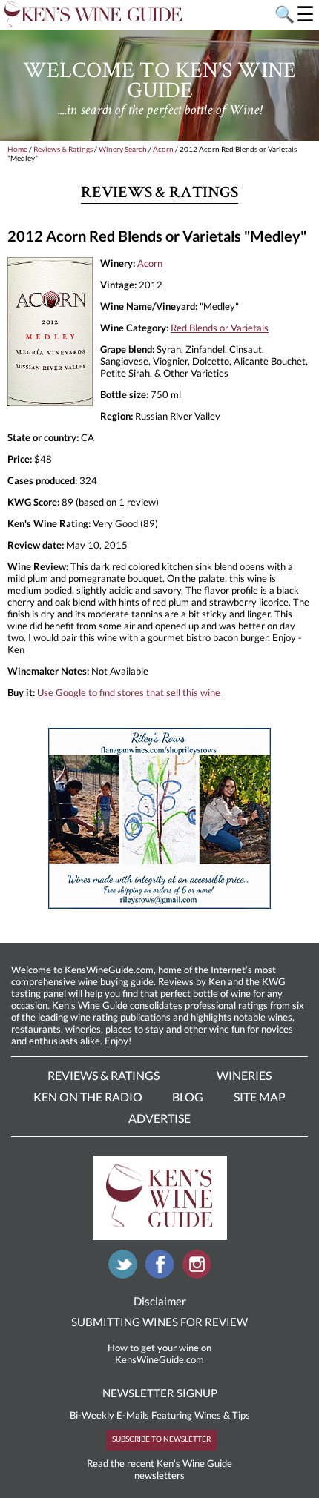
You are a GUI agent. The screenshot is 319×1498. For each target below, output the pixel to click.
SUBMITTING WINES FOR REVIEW (159, 1321)
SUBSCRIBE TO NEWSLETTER (161, 1438)
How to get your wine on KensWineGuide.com (159, 1353)
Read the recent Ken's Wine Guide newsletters (159, 1469)
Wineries (244, 1075)
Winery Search (123, 149)
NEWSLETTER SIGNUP (159, 1392)
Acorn (163, 149)
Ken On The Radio (87, 1097)
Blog (187, 1097)
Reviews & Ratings (63, 149)
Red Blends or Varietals (220, 328)
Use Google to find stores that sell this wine (128, 692)
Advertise (159, 1118)
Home (17, 149)
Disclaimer (160, 1301)
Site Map (260, 1097)
